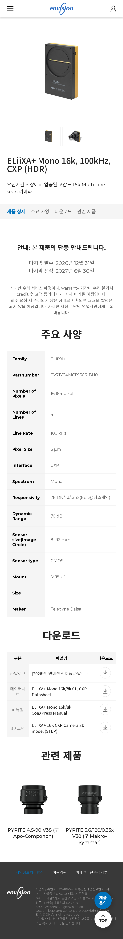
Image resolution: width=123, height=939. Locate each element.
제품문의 (103, 900)
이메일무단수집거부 (91, 872)
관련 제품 (86, 211)
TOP (103, 920)
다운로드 (63, 211)
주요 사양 (40, 211)
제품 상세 (16, 211)
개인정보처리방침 (30, 872)
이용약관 (60, 872)
